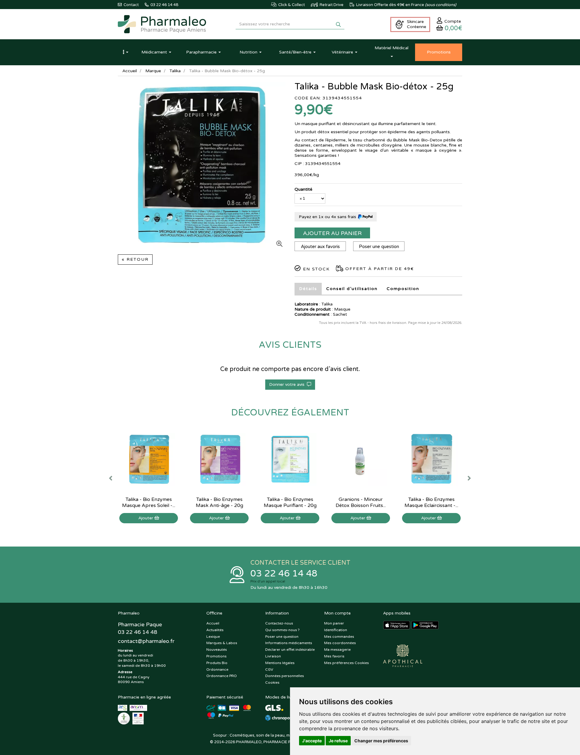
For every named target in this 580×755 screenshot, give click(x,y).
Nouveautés (216, 649)
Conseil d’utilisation (352, 288)
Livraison (273, 656)
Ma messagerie (337, 649)
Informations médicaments (288, 643)
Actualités (215, 630)
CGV (269, 669)
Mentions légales (280, 663)
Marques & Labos (221, 643)
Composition (403, 288)
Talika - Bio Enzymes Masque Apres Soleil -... (148, 502)
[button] (125, 52)
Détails (308, 288)
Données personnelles (284, 676)
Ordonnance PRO (221, 676)
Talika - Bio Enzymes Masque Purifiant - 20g (290, 502)
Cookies (272, 682)
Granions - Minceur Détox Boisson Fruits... (361, 502)
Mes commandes (339, 636)
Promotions (216, 656)
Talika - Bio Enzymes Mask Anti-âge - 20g (219, 502)
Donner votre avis (288, 384)
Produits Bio (216, 663)
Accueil (129, 70)
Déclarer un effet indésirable (290, 649)
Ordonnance (217, 669)
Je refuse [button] (338, 740)
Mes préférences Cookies (346, 663)
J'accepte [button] (312, 740)
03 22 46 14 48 (283, 573)
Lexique (213, 636)
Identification (335, 630)
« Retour (135, 259)
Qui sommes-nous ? (282, 630)
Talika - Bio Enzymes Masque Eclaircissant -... (431, 502)
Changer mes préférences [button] (381, 740)
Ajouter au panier (332, 233)
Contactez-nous (279, 623)
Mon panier (334, 623)
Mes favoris (334, 656)
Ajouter (146, 518)
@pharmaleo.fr (146, 641)
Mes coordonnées (340, 643)
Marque (153, 70)
